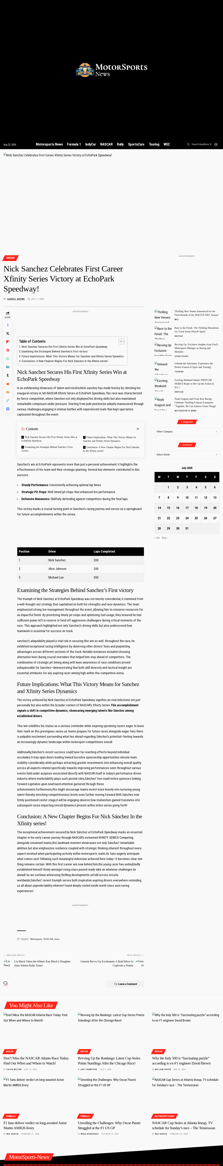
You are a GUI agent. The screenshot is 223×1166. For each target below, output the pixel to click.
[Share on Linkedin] (7, 367)
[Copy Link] (7, 400)
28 (159, 528)
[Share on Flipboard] (7, 342)
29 (168, 528)
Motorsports (36, 939)
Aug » (164, 537)
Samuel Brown (16, 299)
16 (177, 508)
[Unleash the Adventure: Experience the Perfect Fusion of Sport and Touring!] (163, 368)
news (57, 939)
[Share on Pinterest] (7, 350)
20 (214, 508)
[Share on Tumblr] (7, 375)
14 (159, 508)
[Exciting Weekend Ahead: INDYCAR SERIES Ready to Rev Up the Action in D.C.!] (163, 384)
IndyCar (179, 392)
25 (196, 518)
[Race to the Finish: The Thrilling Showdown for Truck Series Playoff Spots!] (163, 332)
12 (205, 497)
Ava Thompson (89, 1069)
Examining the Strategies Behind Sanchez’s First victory (54, 351)
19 (205, 508)
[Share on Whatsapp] (7, 358)
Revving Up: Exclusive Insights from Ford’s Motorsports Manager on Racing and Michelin (196, 348)
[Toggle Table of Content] (120, 341)
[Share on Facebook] (7, 325)
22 (168, 518)
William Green (163, 1069)
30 (177, 528)
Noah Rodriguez (90, 1134)
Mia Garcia (12, 1134)
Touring (179, 371)
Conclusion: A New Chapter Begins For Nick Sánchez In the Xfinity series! (65, 361)
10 (187, 497)
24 (187, 518)
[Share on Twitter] (7, 333)
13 (214, 497)
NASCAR (10, 257)
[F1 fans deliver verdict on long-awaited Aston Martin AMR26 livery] (37, 1097)
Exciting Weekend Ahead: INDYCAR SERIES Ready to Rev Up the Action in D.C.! (194, 384)
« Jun (157, 537)
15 (168, 508)
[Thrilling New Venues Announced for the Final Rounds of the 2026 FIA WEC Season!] (163, 316)
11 (196, 497)
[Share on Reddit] (7, 383)
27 (214, 518)
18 (196, 508)
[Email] (7, 392)
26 (205, 518)
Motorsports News (186, 411)
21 (159, 518)
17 (187, 508)
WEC (177, 319)
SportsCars (182, 356)
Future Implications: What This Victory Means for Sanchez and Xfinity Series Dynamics (73, 356)
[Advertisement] (80, 322)
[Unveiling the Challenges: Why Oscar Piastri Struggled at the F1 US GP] (111, 1097)
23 (177, 518)
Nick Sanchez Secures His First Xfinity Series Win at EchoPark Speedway (64, 346)
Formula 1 (11, 1116)
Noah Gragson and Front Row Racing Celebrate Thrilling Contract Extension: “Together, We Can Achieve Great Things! (195, 403)
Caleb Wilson (13, 1069)
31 (187, 528)
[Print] (7, 409)
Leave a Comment (127, 984)
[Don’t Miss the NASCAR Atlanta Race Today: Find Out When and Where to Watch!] (37, 1032)
